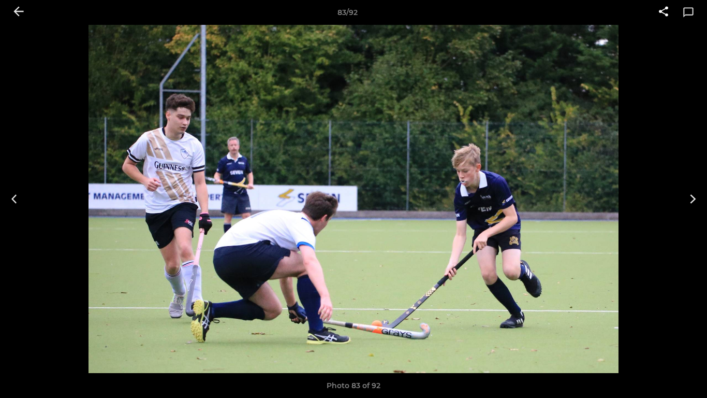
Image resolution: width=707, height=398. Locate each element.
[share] (663, 12)
